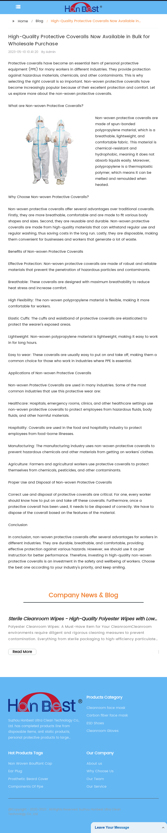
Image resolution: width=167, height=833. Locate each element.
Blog (39, 21)
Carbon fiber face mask (107, 715)
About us (94, 763)
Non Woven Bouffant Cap (30, 763)
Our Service (97, 786)
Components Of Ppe (25, 786)
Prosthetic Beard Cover (28, 779)
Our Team (95, 779)
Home (23, 21)
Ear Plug (15, 771)
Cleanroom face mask (106, 707)
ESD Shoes (95, 723)
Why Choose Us (100, 771)
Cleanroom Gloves (103, 730)
